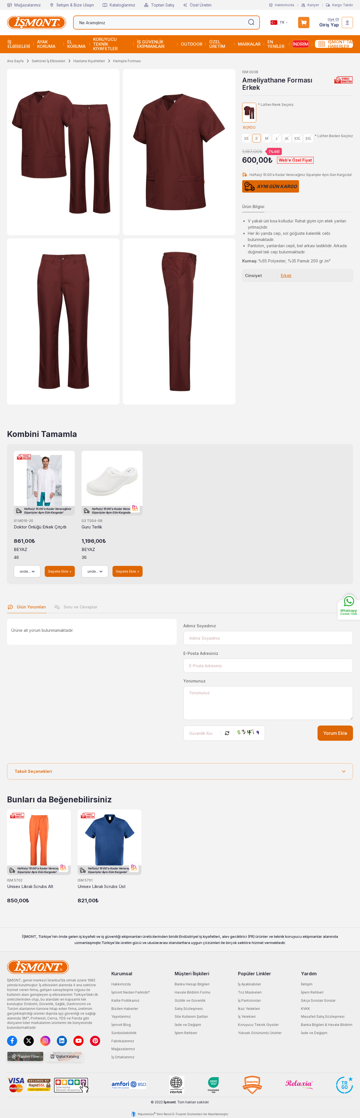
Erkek (286, 275)
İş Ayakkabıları (249, 984)
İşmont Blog (121, 1025)
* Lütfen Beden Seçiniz (334, 136)
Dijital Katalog (67, 1056)
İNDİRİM (301, 44)
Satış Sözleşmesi (189, 1009)
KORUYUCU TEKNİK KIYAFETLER (105, 44)
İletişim (306, 984)
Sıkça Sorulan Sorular (318, 1000)
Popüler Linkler (254, 973)
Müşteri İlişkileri (192, 973)
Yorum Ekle (335, 733)
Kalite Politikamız (125, 1000)
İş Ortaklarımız (122, 1057)
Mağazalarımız (27, 5)
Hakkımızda (284, 5)
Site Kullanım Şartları (191, 1016)
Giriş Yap (329, 25)
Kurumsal (121, 973)
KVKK (305, 1009)
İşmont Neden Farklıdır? (130, 992)
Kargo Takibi (342, 5)
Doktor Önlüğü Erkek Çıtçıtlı (40, 527)
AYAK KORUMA (46, 44)
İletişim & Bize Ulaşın (75, 5)
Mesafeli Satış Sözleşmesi (323, 1016)
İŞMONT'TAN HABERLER (340, 44)
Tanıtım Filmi (28, 1056)
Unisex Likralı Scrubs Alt (30, 886)
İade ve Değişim (188, 1025)
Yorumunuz (194, 681)
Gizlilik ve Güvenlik (190, 1000)
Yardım (309, 973)
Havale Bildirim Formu (192, 992)
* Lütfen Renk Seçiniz (276, 105)
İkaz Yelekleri (249, 1009)
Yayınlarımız (121, 1016)
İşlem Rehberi (186, 1033)
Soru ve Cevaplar (79, 606)
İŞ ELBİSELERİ (19, 44)
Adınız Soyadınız (199, 625)
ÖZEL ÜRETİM (217, 44)
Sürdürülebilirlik (124, 1033)
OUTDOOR (191, 44)
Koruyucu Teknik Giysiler (258, 1025)
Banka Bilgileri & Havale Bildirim (326, 1025)
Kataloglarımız (122, 5)
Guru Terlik (92, 527)
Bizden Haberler (124, 1009)
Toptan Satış (162, 5)
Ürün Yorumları (31, 606)
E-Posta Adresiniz (200, 653)
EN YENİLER (275, 44)
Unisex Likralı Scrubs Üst (101, 886)
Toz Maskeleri (250, 992)
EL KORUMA (76, 44)
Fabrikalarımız (122, 1041)
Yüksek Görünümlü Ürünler (260, 1033)
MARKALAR (249, 44)
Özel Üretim (201, 5)
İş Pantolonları (249, 1000)
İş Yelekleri (247, 1016)
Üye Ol (333, 19)
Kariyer (313, 5)
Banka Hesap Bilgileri (192, 984)
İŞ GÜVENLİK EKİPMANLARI (151, 44)
